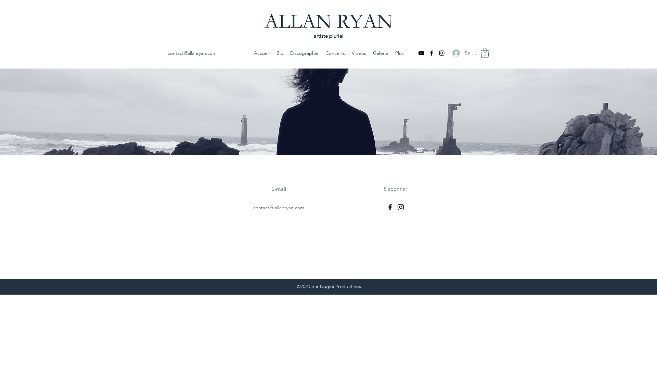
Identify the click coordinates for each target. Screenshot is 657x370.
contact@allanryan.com (192, 53)
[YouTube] (421, 53)
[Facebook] (431, 53)
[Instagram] (441, 53)
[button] (485, 53)
